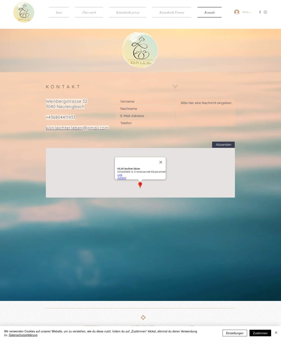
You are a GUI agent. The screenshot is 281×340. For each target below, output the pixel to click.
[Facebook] (260, 12)
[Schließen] (276, 333)
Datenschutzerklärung (23, 335)
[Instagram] (265, 12)
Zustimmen (260, 333)
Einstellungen (235, 333)
